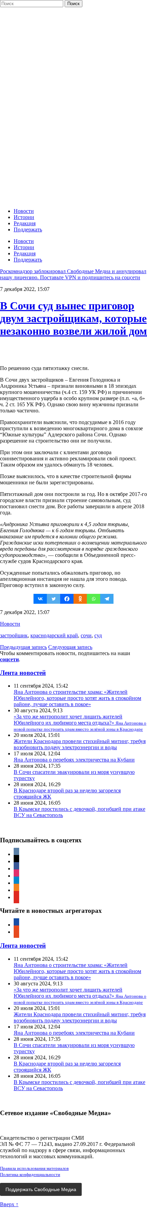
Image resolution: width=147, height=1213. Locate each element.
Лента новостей (23, 672)
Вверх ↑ (9, 1204)
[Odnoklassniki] (80, 599)
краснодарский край (54, 635)
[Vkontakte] (40, 599)
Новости (24, 211)
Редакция (25, 223)
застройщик (14, 635)
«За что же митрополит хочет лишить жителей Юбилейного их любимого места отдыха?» (80, 723)
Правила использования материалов (34, 1168)
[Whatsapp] (93, 599)
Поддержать (28, 229)
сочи (86, 635)
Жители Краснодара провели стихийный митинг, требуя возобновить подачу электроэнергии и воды (80, 744)
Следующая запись (70, 647)
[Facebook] (67, 599)
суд (98, 635)
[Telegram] (106, 599)
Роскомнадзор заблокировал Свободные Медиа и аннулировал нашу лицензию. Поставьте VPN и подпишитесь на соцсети (73, 274)
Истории (24, 217)
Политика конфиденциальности (30, 1174)
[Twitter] (53, 599)
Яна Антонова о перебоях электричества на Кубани (74, 760)
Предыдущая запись (23, 647)
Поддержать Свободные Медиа (40, 1189)
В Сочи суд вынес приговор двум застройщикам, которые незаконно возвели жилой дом (73, 318)
